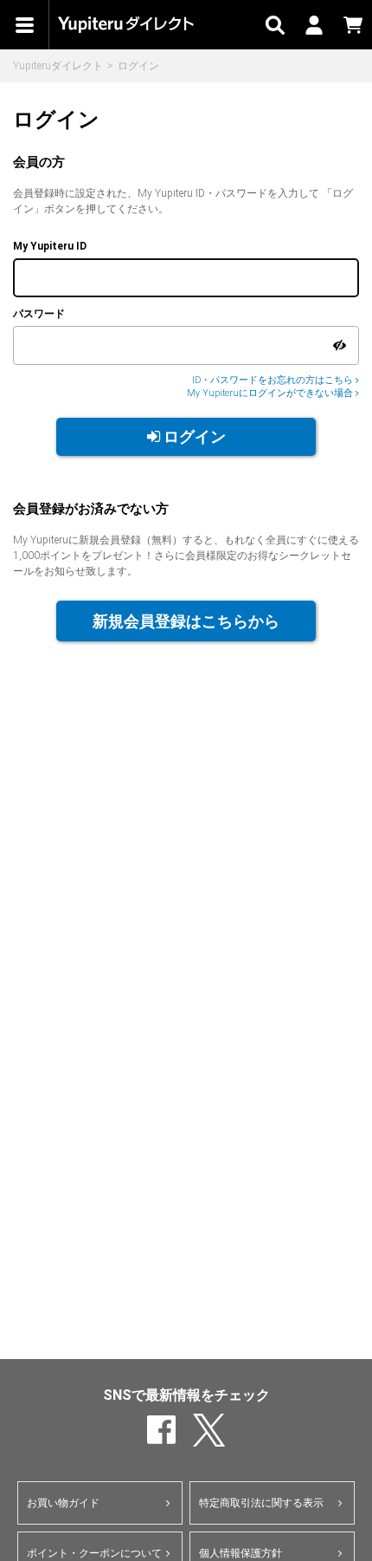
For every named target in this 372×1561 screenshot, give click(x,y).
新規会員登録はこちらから (186, 621)
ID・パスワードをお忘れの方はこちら (274, 380)
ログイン (193, 436)
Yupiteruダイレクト (58, 66)
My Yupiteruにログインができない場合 (271, 393)
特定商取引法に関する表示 (261, 1503)
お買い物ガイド (63, 1503)
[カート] (352, 24)
